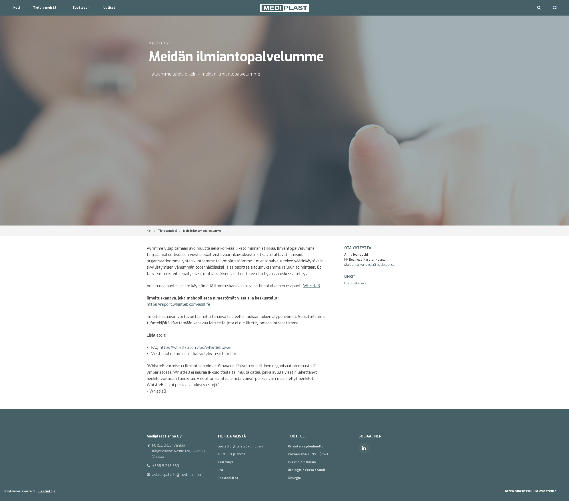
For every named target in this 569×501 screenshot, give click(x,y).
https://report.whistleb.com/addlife (178, 304)
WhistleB (311, 286)
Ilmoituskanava (355, 283)
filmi (234, 353)
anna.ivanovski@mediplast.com (374, 265)
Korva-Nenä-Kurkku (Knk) (308, 454)
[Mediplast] (284, 8)
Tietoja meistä (45, 8)
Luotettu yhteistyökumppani (240, 446)
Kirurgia (294, 478)
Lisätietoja (46, 491)
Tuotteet (80, 8)
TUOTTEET (297, 436)
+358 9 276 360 (165, 465)
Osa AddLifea (227, 478)
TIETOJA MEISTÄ (231, 436)
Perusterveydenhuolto (306, 446)
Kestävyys (225, 462)
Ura (220, 470)
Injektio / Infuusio (302, 462)
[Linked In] (364, 448)
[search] (539, 8)
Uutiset (109, 8)
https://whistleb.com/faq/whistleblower (196, 347)
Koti (16, 8)
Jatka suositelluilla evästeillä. (531, 491)
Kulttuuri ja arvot (231, 454)
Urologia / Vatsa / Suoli (306, 470)
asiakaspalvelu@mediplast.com (178, 474)
